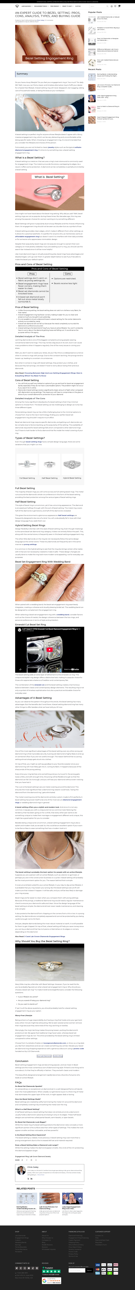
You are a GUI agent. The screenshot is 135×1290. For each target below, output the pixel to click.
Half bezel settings (66, 515)
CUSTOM (78, 6)
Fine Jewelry (54, 6)
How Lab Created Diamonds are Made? (107, 61)
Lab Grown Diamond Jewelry (40, 1156)
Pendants (18, 1252)
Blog (43, 1242)
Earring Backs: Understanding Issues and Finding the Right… (107, 75)
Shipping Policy (74, 1242)
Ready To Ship (67, 6)
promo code (79, 1048)
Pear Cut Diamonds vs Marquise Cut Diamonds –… (107, 39)
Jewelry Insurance (75, 1249)
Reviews (45, 1247)
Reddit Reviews (47, 1245)
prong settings (30, 544)
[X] (28, 1178)
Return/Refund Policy (76, 1245)
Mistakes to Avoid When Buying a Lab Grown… (108, 28)
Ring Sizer (98, 1242)
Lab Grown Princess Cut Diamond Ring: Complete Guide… (108, 86)
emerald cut (39, 685)
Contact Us (99, 1235)
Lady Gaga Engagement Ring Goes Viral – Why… (106, 96)
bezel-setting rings (34, 442)
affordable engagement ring (27, 236)
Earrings (18, 1245)
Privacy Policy (73, 1254)
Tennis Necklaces (21, 1249)
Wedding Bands (20, 1242)
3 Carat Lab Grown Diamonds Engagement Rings (44, 936)
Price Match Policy (75, 1247)
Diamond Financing (75, 1235)
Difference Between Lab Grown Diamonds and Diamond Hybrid (107, 50)
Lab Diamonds (26, 6)
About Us (45, 1235)
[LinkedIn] (31, 1178)
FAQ (96, 1238)
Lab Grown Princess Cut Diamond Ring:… (48, 1207)
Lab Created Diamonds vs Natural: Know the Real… (108, 18)
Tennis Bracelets (21, 1247)
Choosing (28, 373)
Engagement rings (40, 6)
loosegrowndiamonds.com (55, 1043)
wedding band (63, 615)
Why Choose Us (47, 1238)
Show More (40, 1174)
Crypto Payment (74, 1240)
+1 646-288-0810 (85, 1)
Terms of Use (73, 1256)
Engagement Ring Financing (79, 1238)
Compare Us (46, 1240)
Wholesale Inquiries (49, 1249)
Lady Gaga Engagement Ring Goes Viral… (71, 1207)
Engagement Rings (22, 1238)
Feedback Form (101, 1245)
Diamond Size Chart (102, 1240)
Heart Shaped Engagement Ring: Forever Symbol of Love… (108, 118)
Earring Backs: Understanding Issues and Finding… (26, 1208)
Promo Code (73, 1252)
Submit (89, 1270)
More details (27, 1198)
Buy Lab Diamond (44, 1056)
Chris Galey (41, 20)
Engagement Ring (22, 1156)
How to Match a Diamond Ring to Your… (108, 107)
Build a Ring (58, 1056)
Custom (18, 1240)
